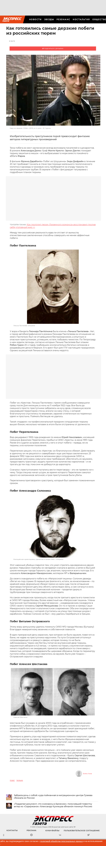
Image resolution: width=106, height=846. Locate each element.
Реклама (31, 830)
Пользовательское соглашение (82, 830)
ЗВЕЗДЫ (49, 19)
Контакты (12, 830)
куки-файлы (52, 830)
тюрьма (19, 780)
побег (12, 780)
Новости (35, 19)
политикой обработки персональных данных (61, 841)
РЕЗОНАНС (63, 19)
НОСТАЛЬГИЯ (81, 19)
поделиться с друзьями (53, 48)
